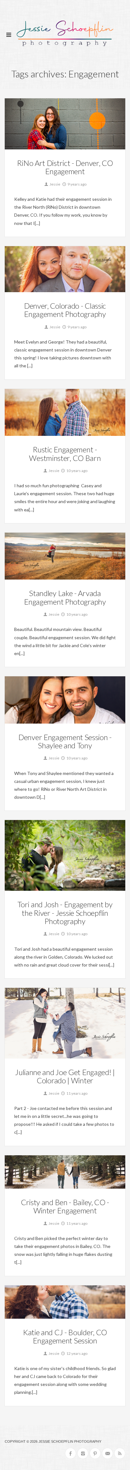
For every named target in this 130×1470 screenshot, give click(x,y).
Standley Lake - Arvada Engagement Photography (65, 597)
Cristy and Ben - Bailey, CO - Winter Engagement (65, 1206)
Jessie (54, 184)
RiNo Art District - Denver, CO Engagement (65, 167)
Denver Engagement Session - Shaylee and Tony (65, 741)
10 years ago (76, 470)
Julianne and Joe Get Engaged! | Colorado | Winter (65, 1076)
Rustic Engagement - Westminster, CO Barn (65, 453)
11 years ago (76, 1093)
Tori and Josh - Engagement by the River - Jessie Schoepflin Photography (64, 913)
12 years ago (76, 1353)
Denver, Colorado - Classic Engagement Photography (65, 309)
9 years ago (76, 184)
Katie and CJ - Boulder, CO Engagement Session (65, 1336)
